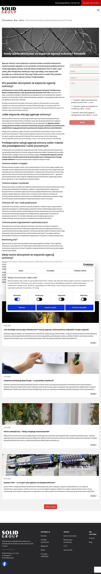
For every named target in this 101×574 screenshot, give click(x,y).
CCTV (65, 546)
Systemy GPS (68, 550)
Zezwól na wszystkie (79, 307)
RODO (43, 550)
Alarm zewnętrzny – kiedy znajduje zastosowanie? (27, 431)
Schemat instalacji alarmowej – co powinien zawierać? (29, 380)
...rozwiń (90, 102)
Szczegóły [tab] (50, 270)
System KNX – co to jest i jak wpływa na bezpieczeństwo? (29, 482)
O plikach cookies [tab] (80, 270)
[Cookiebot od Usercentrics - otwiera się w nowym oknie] (84, 265)
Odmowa (22, 307)
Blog (15, 20)
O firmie (91, 538)
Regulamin (44, 546)
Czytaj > (93, 343)
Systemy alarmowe (70, 536)
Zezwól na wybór (51, 307)
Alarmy (21, 20)
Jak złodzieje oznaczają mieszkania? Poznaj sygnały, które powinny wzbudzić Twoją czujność (46, 329)
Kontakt (44, 536)
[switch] (39, 299)
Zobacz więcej (50, 507)
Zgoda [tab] (21, 270)
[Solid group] (9, 10)
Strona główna (7, 20)
